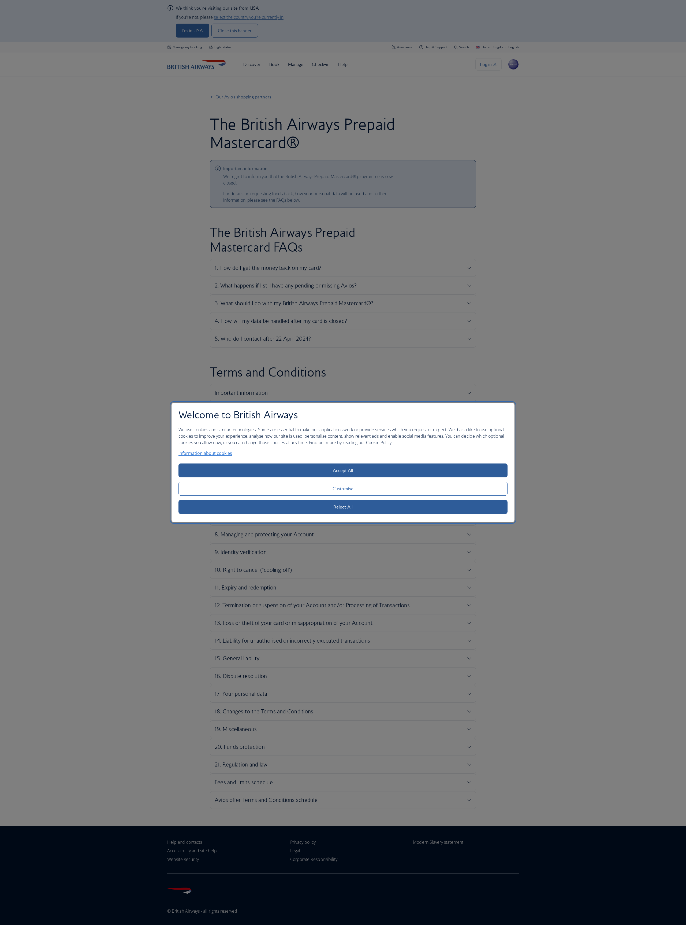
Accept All (343, 470)
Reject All (343, 507)
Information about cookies (205, 453)
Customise (343, 488)
